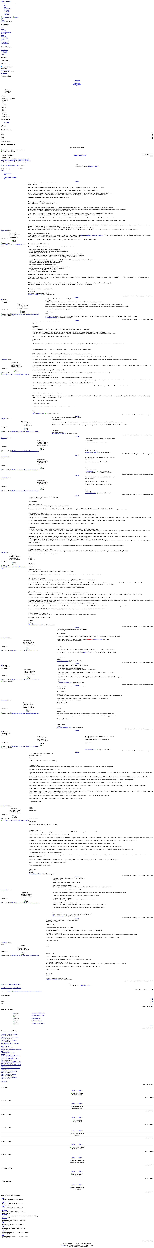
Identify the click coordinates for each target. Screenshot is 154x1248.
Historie (3, 54)
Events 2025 (4, 53)
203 (151, 999)
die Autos (6, 10)
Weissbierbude (77, 85)
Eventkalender (4, 50)
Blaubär (2, 1035)
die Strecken (7, 11)
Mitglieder (3, 39)
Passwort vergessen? (23, 159)
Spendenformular (97, 639)
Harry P (4, 1210)
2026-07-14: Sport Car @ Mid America (11, 1062)
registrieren (14, 159)
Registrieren (4, 73)
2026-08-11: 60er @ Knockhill (9, 1040)
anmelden (5, 159)
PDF (5, 174)
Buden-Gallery (4, 42)
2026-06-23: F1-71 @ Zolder (8, 1074)
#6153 (77, 664)
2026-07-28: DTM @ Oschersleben (10, 1058)
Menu (2, 1)
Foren (2, 988)
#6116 (77, 436)
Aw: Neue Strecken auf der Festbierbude (11, 1049)
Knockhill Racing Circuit (38, 1015)
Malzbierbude (77, 83)
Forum (2, 35)
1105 (151, 1003)
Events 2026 (4, 51)
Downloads (3, 33)
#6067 (77, 297)
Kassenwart (4, 230)
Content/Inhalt (7, 1)
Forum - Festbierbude (6, 160)
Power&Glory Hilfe (6, 32)
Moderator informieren (34, 294)
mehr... (151, 1025)
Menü (2, 170)
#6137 (77, 455)
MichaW (3, 1044)
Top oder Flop (4, 38)
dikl (2, 299)
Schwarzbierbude (77, 84)
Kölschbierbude (77, 81)
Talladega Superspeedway (38, 1023)
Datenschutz (7, 14)
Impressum (6, 13)
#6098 (77, 416)
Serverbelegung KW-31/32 (8, 1052)
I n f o (73, 1090)
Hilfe (85, 155)
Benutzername (4, 60)
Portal (2, 29)
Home (5, 5)
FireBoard (9, 991)
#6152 (77, 627)
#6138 (77, 475)
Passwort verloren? (5, 70)
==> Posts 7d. (4, 1081)
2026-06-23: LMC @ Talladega (9, 1077)
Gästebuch (3, 36)
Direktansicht (80, 155)
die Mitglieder (7, 8)
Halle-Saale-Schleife (37, 1020)
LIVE (5, 7)
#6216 (77, 918)
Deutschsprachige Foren (18, 160)
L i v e (80, 1090)
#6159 (77, 685)
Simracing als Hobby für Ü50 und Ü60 (11, 1065)
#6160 (77, 730)
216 (151, 1001)
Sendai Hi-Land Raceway (38, 1013)
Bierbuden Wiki (5, 43)
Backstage (27, 160)
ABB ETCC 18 (5, 1046)
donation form (86, 652)
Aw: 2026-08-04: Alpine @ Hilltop (10, 1043)
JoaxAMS (6, 122)
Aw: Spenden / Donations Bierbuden (10, 1055)
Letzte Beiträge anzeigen (10, 177)
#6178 (77, 752)
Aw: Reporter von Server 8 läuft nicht (10, 1068)
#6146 (77, 496)
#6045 (77, 181)
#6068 (77, 320)
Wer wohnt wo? (5, 40)
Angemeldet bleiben (7, 67)
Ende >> (97, 166)
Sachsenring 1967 (36, 1018)
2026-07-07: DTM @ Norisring (9, 1071)
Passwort (3, 63)
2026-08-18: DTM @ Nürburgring (10, 1037)
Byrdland (3, 1054)
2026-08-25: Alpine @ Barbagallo (9, 1034)
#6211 (77, 876)
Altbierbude (77, 80)
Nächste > (91, 166)
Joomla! (63, 1245)
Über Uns (3, 30)
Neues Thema (7, 173)
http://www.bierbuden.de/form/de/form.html (91, 235)
